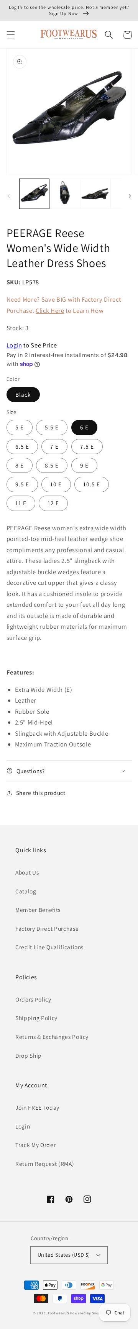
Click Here (50, 310)
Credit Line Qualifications (49, 947)
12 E (53, 503)
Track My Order (35, 1145)
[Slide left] (8, 195)
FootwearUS (58, 1313)
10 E (56, 484)
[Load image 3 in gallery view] (95, 194)
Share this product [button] (41, 792)
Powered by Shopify (87, 1313)
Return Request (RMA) (44, 1163)
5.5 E (52, 427)
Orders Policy (33, 999)
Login (14, 345)
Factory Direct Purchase (47, 928)
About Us (27, 872)
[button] (10, 34)
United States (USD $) (64, 1254)
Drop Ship (28, 1055)
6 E (84, 427)
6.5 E (22, 446)
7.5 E (87, 446)
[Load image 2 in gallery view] (64, 194)
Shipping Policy (36, 1018)
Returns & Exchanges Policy (52, 1036)
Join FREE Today (37, 1107)
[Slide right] (129, 195)
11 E (20, 503)
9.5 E (22, 484)
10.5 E (91, 484)
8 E (19, 465)
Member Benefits (38, 909)
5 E (19, 427)
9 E (84, 465)
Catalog (25, 891)
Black (23, 394)
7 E (54, 446)
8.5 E (52, 465)
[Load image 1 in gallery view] (34, 194)
